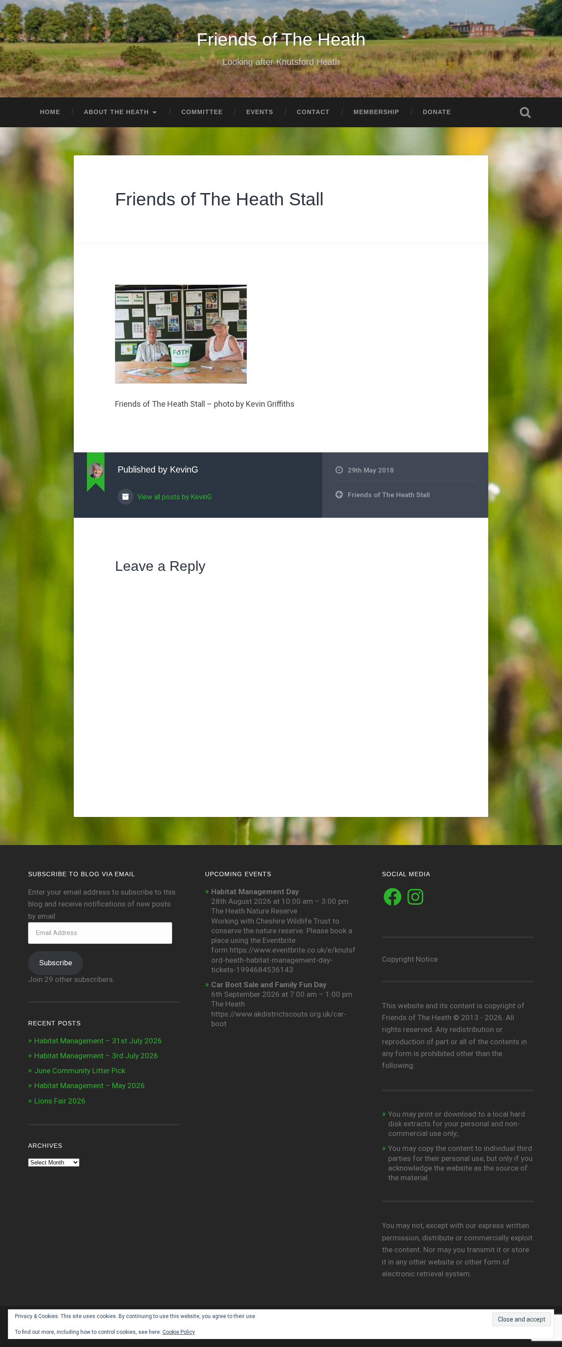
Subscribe (55, 962)
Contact (313, 112)
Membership (376, 112)
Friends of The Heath (281, 39)
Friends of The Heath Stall (219, 199)
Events (259, 112)
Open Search (525, 112)
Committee (202, 112)
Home (50, 112)
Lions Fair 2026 (60, 1100)
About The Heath (116, 112)
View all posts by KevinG (174, 497)
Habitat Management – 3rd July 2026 (96, 1055)
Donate (437, 112)
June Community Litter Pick (79, 1070)
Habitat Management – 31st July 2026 (98, 1040)
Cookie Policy (178, 1332)
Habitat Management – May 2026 (89, 1085)
